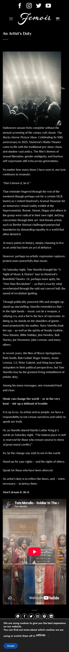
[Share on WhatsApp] (18, 616)
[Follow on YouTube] (49, 6)
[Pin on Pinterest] (44, 616)
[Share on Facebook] (25, 616)
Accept (10, 645)
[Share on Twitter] (31, 616)
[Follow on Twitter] (39, 6)
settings (40, 635)
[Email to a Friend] (38, 616)
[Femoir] (34, 18)
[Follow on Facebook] (20, 6)
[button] (11, 18)
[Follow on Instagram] (29, 6)
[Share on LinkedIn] (51, 616)
